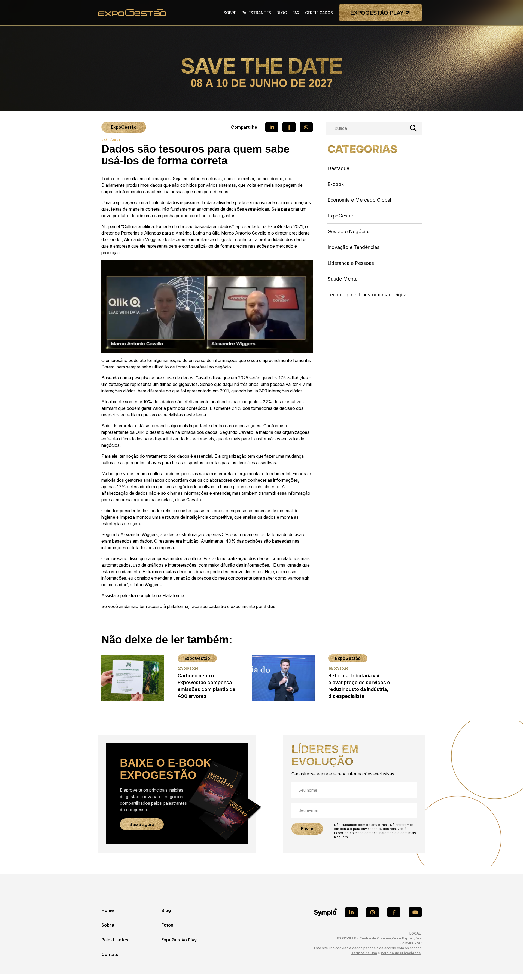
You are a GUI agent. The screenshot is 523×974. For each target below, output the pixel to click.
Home (107, 910)
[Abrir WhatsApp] (509, 960)
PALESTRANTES (256, 12)
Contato (109, 954)
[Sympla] (325, 912)
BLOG (281, 12)
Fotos (167, 925)
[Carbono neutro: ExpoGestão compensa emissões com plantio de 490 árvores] (172, 678)
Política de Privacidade (401, 953)
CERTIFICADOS (319, 12)
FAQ (296, 12)
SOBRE (230, 12)
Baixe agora (141, 824)
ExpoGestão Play (179, 939)
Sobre (107, 925)
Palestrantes (114, 939)
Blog (166, 910)
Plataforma (173, 595)
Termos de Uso (364, 953)
